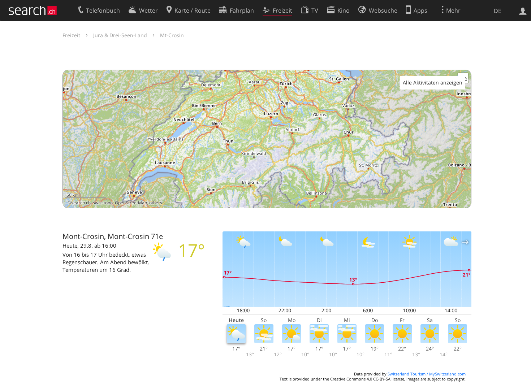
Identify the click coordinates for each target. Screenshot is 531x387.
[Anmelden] (523, 10)
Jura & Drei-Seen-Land (120, 35)
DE (497, 11)
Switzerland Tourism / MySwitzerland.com (427, 374)
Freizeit (71, 35)
